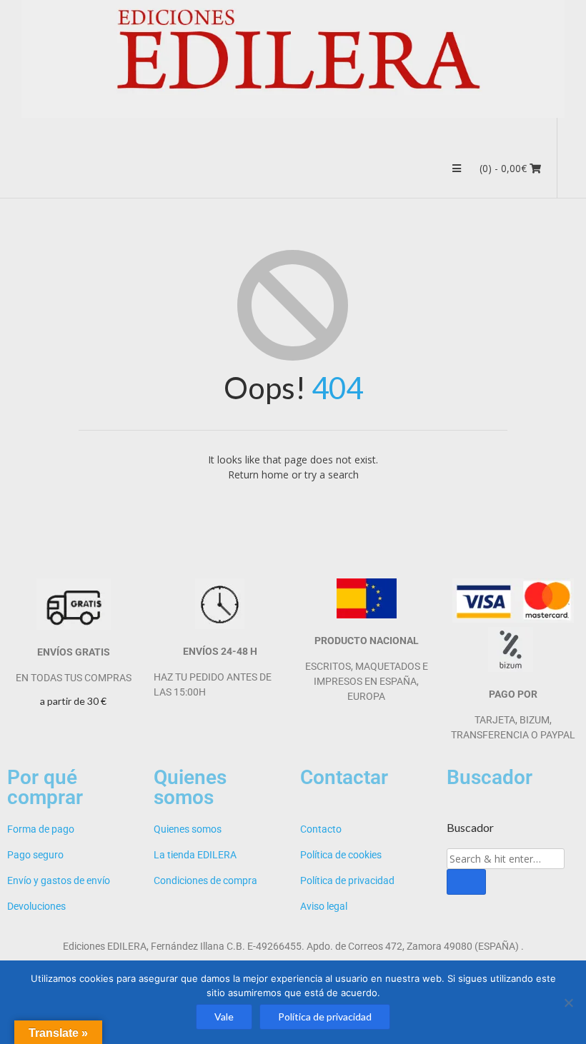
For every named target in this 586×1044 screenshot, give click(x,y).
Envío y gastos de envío (58, 880)
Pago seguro (35, 854)
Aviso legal (323, 906)
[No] (568, 1002)
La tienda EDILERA (195, 854)
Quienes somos (188, 829)
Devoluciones (36, 906)
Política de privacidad (347, 880)
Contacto (321, 829)
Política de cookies (341, 854)
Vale (224, 1016)
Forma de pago (40, 829)
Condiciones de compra (205, 880)
